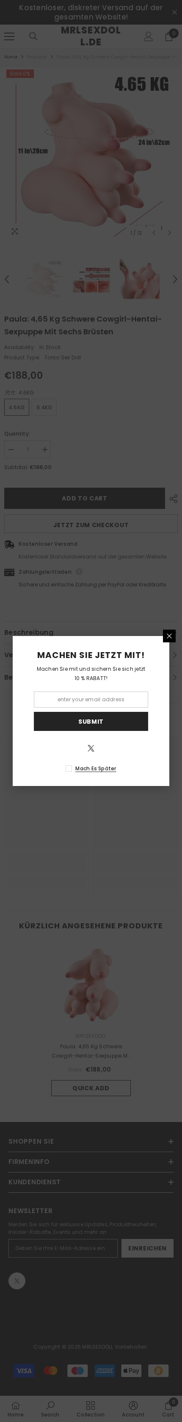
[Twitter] (91, 748)
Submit (91, 721)
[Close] (169, 636)
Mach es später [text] (95, 768)
